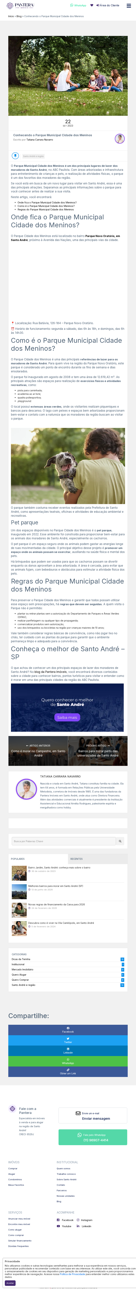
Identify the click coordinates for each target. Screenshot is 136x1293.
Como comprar (16, 1235)
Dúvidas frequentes (18, 1246)
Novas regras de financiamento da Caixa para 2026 (56, 904)
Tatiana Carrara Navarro (39, 139)
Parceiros (62, 1190)
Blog (19, 16)
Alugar (11, 1174)
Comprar (12, 1168)
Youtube (66, 1226)
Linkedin (86, 1226)
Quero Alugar (19, 974)
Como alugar (15, 1229)
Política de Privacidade (72, 1274)
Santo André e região (33, 156)
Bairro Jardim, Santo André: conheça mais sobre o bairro (59, 867)
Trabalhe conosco (66, 1174)
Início (11, 16)
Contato (61, 1185)
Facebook (67, 1220)
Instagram (86, 1220)
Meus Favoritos (16, 1185)
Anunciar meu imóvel (19, 1218)
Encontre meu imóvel (19, 1224)
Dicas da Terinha (21, 959)
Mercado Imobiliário (22, 969)
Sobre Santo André (66, 1179)
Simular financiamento (20, 1240)
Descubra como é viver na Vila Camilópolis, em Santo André (61, 922)
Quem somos (63, 1168)
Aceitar (10, 1283)
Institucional (18, 964)
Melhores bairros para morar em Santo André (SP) (55, 886)
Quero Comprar (20, 979)
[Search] (120, 841)
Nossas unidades (66, 1196)
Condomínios (15, 1179)
